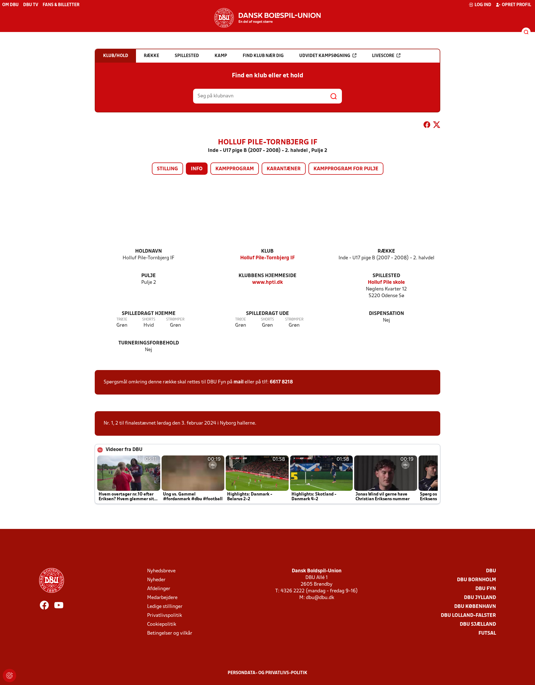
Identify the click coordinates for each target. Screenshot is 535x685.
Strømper (175, 319)
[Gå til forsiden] (267, 18)
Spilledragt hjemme (149, 313)
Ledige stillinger (165, 606)
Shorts (148, 319)
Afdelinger (158, 589)
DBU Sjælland (478, 624)
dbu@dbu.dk (320, 597)
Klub (267, 251)
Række (386, 251)
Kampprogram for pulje (345, 169)
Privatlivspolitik (164, 615)
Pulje (148, 275)
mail (239, 382)
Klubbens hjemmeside (267, 275)
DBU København (475, 606)
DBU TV (30, 5)
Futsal (487, 633)
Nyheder (156, 580)
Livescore (383, 56)
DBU (491, 571)
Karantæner (284, 169)
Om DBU (10, 5)
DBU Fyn (485, 589)
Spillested (386, 275)
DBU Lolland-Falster (468, 615)
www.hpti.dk (267, 282)
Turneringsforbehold (148, 343)
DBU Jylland (480, 597)
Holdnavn (148, 251)
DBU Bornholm (476, 580)
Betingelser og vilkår (169, 633)
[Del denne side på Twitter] (436, 125)
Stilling (167, 169)
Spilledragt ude (267, 313)
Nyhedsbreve (161, 571)
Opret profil (516, 5)
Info (197, 169)
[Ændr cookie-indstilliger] (9, 675)
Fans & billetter (61, 5)
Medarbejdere (162, 597)
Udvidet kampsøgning (324, 56)
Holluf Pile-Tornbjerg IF (267, 258)
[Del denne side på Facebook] (427, 125)
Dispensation (386, 313)
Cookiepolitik (161, 624)
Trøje (121, 319)
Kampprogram (234, 169)
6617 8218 (281, 382)
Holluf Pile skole (386, 282)
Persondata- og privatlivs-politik (267, 673)
